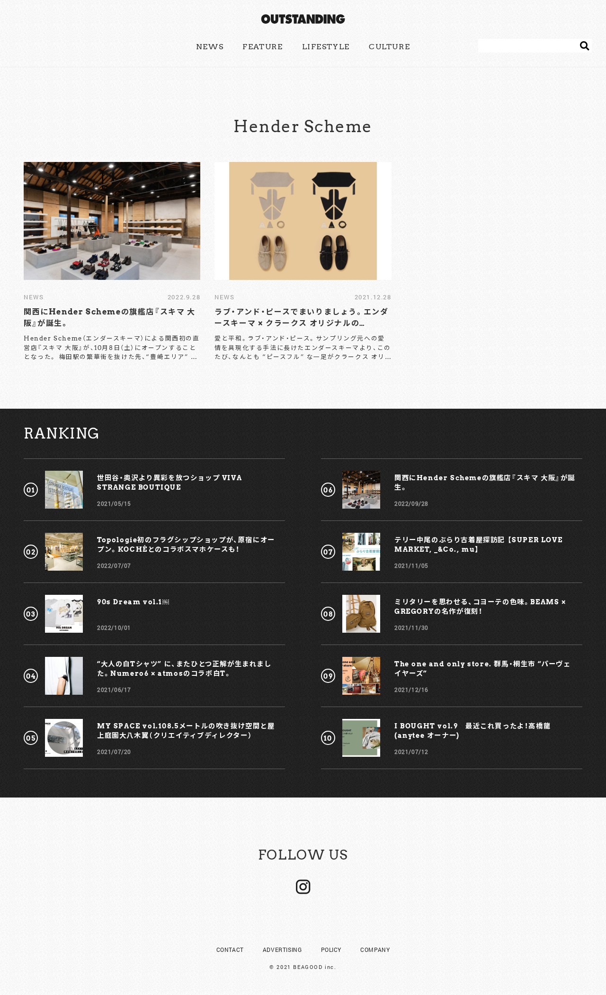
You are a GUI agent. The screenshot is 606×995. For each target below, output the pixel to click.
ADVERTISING (282, 949)
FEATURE (262, 46)
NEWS (209, 46)
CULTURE (389, 46)
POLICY (331, 949)
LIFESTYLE (326, 46)
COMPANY (375, 949)
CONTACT (230, 949)
